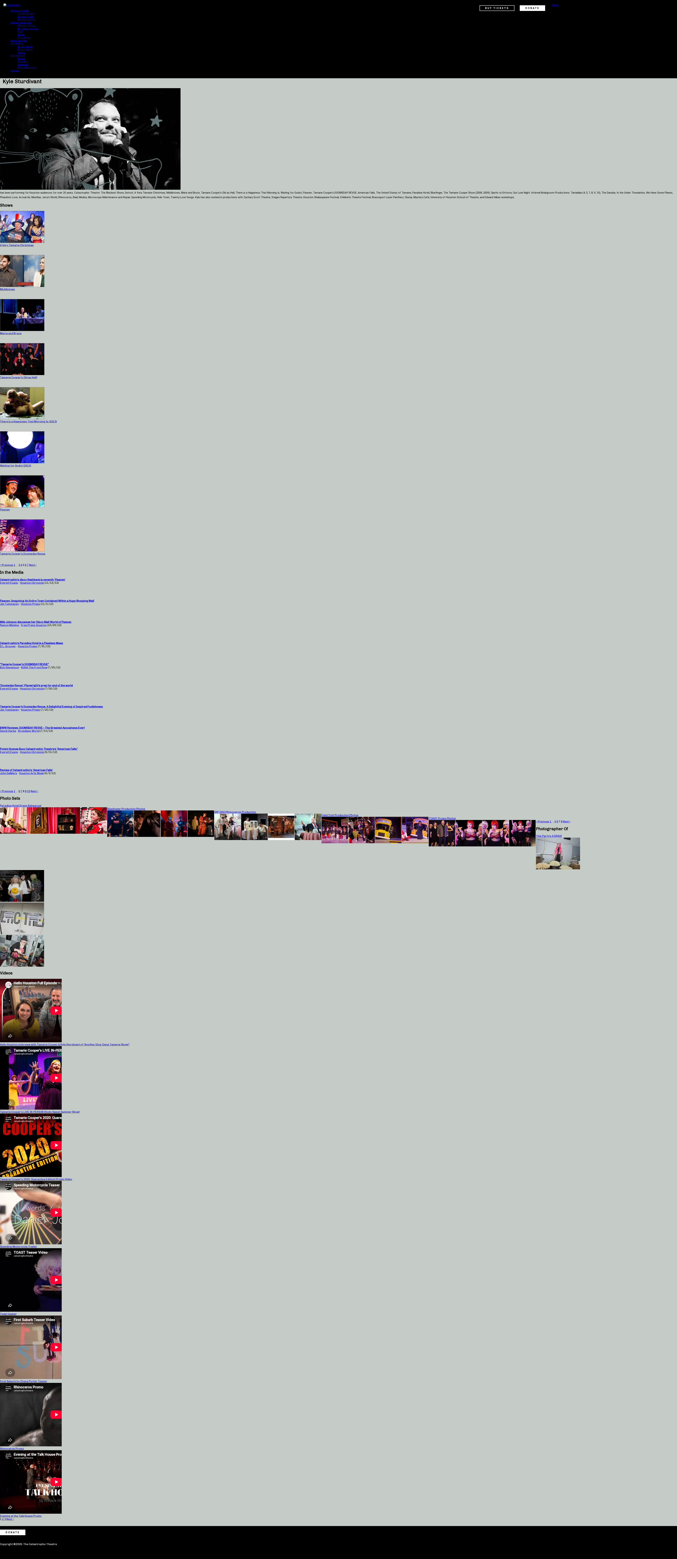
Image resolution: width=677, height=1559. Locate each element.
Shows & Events (20, 10)
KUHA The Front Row (34, 667)
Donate (22, 58)
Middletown (7, 289)
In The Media (25, 46)
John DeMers (8, 773)
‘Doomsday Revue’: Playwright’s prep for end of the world (36, 685)
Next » (33, 565)
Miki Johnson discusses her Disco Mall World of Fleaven (35, 622)
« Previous (6, 565)
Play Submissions (27, 67)
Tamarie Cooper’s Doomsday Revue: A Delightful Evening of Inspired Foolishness (51, 706)
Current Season (26, 13)
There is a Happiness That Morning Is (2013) (28, 421)
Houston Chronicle (32, 582)
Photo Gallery (25, 49)
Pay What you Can (28, 28)
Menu (555, 5)
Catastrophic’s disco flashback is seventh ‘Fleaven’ (32, 579)
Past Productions (27, 19)
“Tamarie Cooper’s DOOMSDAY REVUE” (24, 664)
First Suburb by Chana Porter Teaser (23, 1381)
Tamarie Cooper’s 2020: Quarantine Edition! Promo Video (36, 1179)
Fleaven (5, 509)
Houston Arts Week (31, 773)
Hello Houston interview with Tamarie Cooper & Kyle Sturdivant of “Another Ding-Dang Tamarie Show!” (65, 1044)
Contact (15, 70)
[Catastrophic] (12, 5)
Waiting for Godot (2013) (15, 465)
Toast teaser (8, 1314)
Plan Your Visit (19, 40)
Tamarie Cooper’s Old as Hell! (18, 377)
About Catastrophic (21, 22)
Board (21, 34)
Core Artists (24, 37)
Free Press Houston (34, 625)
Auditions (23, 64)
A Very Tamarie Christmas (17, 245)
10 (28, 791)
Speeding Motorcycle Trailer (18, 1246)
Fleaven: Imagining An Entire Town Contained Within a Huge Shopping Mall (47, 600)
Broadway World (28, 731)
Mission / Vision (26, 25)
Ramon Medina (9, 625)
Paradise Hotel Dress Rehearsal (20, 805)
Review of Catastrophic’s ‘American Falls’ (26, 770)
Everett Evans (9, 582)
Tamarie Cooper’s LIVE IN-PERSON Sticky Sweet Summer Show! (40, 1111)
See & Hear (17, 43)
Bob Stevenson (9, 667)
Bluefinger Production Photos (126, 808)
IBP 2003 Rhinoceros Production (235, 812)
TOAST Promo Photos (442, 818)
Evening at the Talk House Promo (21, 1516)
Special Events (26, 16)
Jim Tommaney (9, 604)
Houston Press (30, 604)
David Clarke (8, 731)
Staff (20, 31)
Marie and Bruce (11, 333)
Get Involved (18, 55)
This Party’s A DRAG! (549, 836)
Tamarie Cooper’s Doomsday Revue (22, 553)
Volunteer (23, 61)
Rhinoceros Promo (12, 1448)
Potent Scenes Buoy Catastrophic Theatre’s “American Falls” (39, 748)
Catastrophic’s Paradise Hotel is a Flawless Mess (31, 643)
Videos (21, 52)
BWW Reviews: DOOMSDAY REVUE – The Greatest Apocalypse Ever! (42, 727)
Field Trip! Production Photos (340, 815)
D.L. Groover (8, 646)
